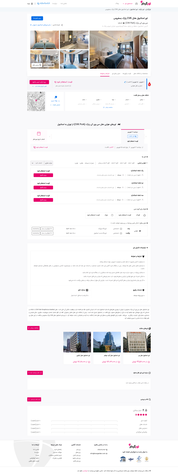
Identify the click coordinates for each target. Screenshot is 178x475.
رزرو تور (78, 449)
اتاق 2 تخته (123, 163)
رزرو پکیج (43, 175)
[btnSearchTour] (136, 3)
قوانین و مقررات (57, 458)
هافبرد (81, 163)
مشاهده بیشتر (109, 107)
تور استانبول (134, 9)
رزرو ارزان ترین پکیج (39, 82)
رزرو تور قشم (77, 461)
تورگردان (148, 9)
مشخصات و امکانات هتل (141, 73)
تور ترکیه (141, 9)
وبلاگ (117, 3)
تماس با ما (64, 3)
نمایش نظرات (56, 105)
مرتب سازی (48, 163)
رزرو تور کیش (77, 455)
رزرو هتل (78, 452)
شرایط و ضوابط (104, 73)
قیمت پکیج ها (127, 73)
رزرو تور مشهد (77, 458)
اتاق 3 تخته (114, 163)
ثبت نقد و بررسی (35, 399)
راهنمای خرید (58, 449)
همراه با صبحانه (89, 163)
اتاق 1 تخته (131, 163)
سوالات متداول (57, 452)
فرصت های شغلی (34, 461)
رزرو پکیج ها (37, 18)
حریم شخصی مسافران (55, 455)
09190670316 (45, 3)
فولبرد (76, 163)
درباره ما (55, 3)
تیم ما (37, 455)
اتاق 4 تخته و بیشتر (104, 163)
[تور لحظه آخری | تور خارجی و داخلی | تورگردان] (146, 3)
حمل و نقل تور (116, 73)
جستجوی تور (128, 3)
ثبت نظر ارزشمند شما (36, 373)
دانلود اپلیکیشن (34, 458)
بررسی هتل (36, 65)
